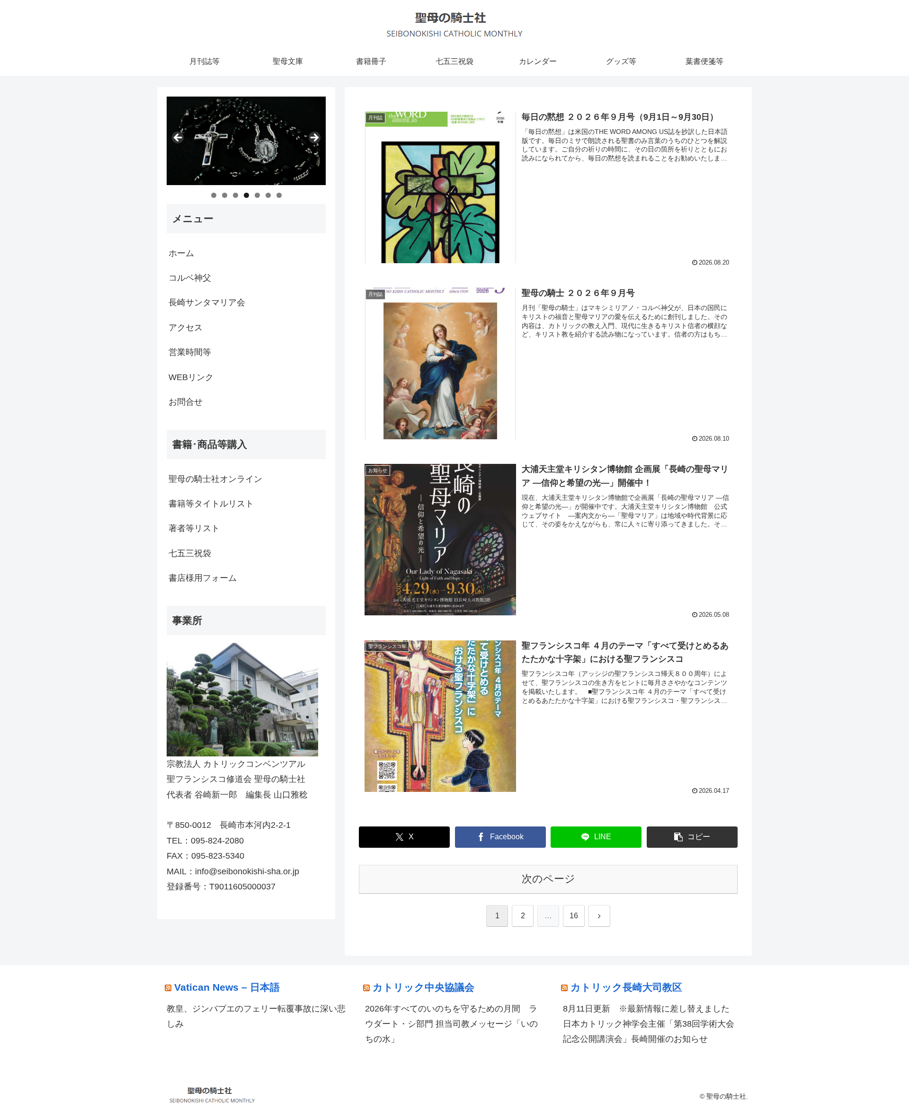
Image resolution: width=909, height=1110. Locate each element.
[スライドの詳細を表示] (246, 141)
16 (574, 916)
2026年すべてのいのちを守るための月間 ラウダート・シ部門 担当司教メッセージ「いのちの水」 (451, 1024)
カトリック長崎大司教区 (626, 987)
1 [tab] (213, 195)
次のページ (548, 879)
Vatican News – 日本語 (227, 987)
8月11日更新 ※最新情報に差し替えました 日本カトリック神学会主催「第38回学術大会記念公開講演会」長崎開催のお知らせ (650, 1024)
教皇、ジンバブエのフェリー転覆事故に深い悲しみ (256, 1016)
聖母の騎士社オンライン (215, 479)
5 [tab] (257, 195)
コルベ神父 (190, 278)
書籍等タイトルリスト (211, 503)
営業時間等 (190, 352)
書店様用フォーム (203, 578)
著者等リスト (194, 528)
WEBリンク (191, 377)
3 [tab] (235, 195)
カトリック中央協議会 (423, 987)
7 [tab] (279, 195)
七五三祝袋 (190, 553)
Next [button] (314, 138)
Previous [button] (178, 138)
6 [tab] (268, 195)
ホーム (181, 253)
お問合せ (186, 402)
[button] (692, 837)
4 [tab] (246, 195)
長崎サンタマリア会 (207, 302)
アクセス (186, 327)
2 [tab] (224, 195)
